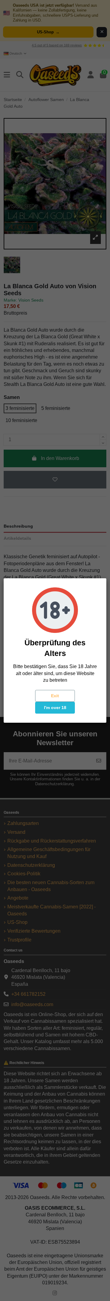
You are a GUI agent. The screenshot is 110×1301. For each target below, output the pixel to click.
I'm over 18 (55, 707)
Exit (55, 695)
